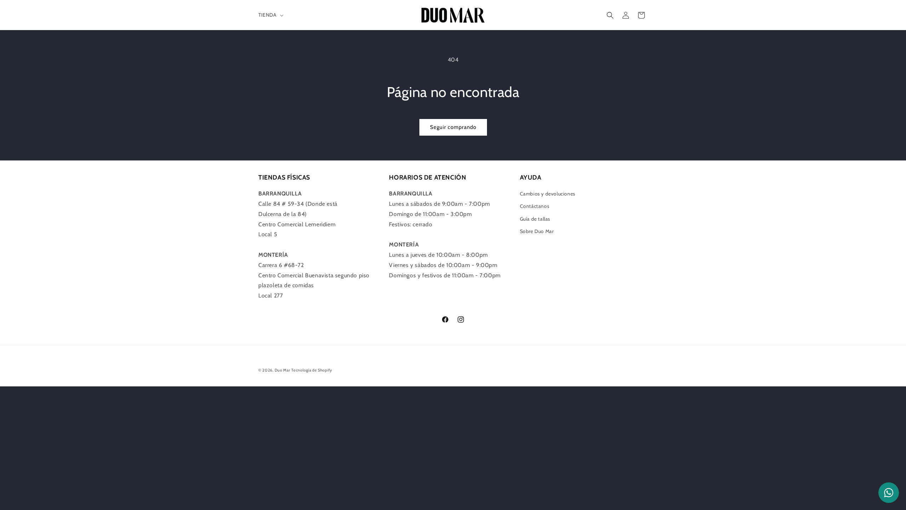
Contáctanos (535, 206)
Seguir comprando (453, 127)
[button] (270, 14)
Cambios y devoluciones (547, 194)
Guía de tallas (535, 219)
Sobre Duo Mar (537, 231)
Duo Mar (282, 370)
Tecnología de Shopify (311, 370)
